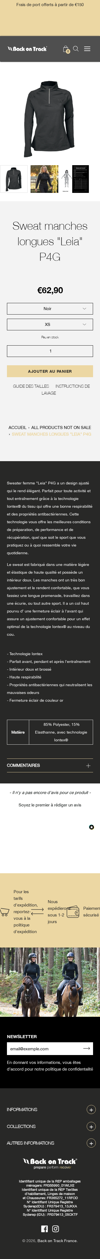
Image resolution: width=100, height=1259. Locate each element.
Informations (22, 1109)
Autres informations (30, 1142)
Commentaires (23, 765)
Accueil (17, 427)
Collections (21, 1126)
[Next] (86, 118)
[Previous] (13, 118)
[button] (50, 804)
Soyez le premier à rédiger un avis (50, 805)
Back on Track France (57, 1240)
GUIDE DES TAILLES (31, 386)
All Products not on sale (61, 427)
